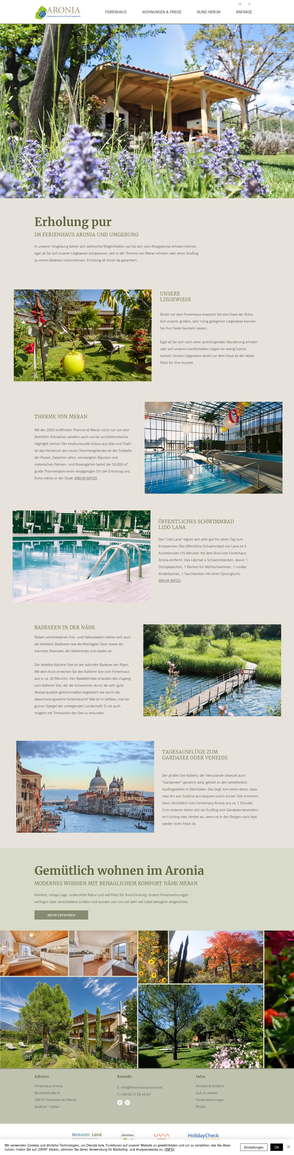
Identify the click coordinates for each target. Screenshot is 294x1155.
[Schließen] (288, 1147)
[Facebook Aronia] (119, 1102)
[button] (115, 12)
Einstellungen (254, 1147)
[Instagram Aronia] (127, 1102)
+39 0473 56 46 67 (135, 1094)
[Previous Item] (8, 111)
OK (276, 1147)
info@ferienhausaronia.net (141, 1087)
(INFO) (169, 1149)
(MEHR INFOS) (85, 478)
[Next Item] (286, 111)
